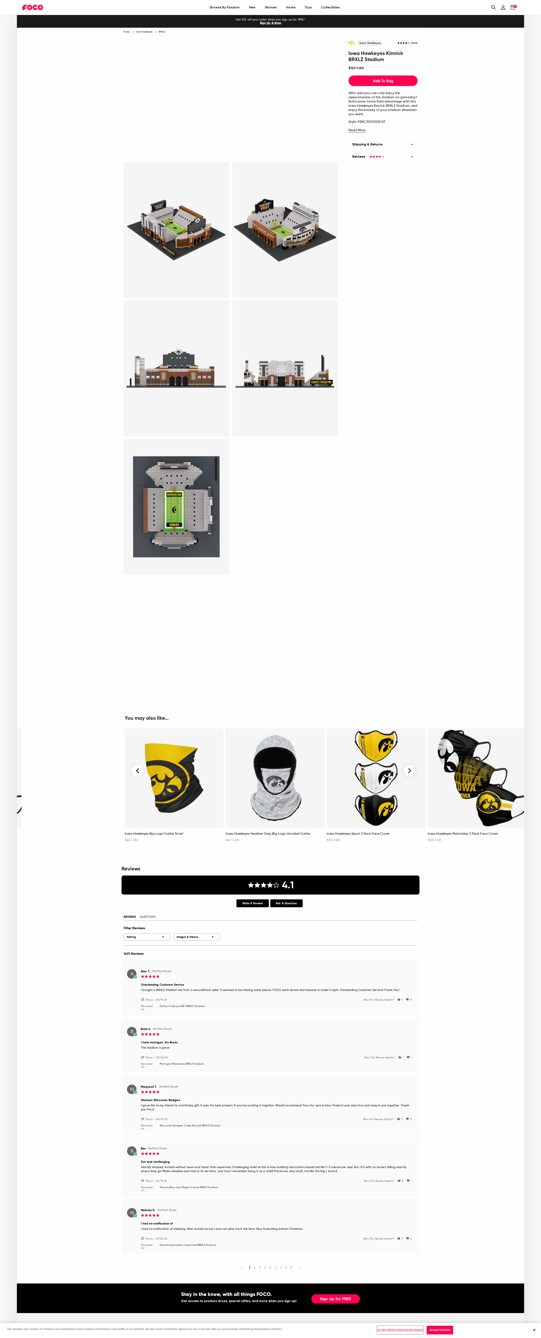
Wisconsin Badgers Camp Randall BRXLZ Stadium (190, 1126)
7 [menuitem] (281, 1267)
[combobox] (147, 937)
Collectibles (330, 7)
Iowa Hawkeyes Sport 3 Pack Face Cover (358, 834)
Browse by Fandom (225, 7)
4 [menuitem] (265, 1267)
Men (252, 7)
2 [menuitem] (254, 1267)
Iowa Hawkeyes (370, 43)
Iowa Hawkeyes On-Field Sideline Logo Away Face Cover (68, 834)
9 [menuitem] (291, 1267)
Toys (308, 7)
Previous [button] (138, 770)
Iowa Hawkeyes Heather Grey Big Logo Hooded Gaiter (268, 834)
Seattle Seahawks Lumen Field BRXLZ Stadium (188, 1245)
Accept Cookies (440, 1330)
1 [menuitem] (249, 1267)
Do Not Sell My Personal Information (400, 1330)
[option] (270, 21)
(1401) (414, 43)
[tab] (252, 903)
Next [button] (409, 770)
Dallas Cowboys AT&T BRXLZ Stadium (182, 1006)
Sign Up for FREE (335, 1299)
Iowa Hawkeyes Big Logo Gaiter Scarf (154, 834)
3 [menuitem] (260, 1267)
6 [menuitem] (276, 1267)
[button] (148, 999)
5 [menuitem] (270, 1267)
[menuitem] (224, 7)
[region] (270, 1330)
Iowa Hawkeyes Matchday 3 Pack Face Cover (463, 834)
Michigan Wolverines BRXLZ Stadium (182, 1064)
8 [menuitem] (286, 1267)
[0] (511, 7)
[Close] (534, 1330)
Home (290, 7)
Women (271, 7)
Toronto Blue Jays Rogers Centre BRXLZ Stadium (189, 1187)
